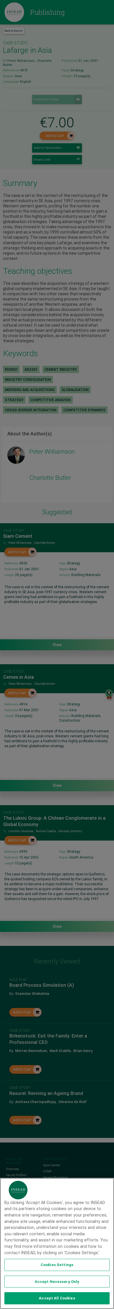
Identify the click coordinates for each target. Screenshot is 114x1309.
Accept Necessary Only (57, 1281)
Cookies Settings (57, 1264)
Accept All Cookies (57, 1298)
